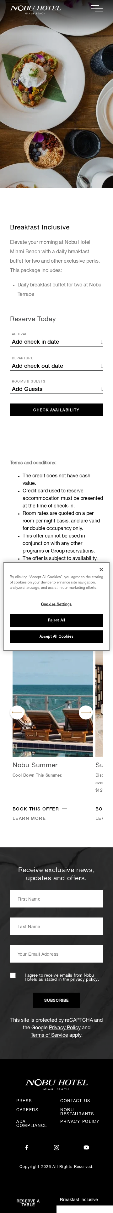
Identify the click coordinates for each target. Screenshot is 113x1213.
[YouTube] (86, 1147)
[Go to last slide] (17, 712)
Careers (27, 1110)
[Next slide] (86, 712)
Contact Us (75, 1101)
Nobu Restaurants (77, 1112)
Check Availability (56, 410)
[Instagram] (56, 1147)
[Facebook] (27, 1147)
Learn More (29, 819)
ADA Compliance (31, 1124)
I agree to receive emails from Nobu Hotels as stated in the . (62, 978)
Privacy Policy (65, 1028)
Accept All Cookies (56, 636)
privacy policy (84, 980)
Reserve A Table (28, 1203)
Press (24, 1101)
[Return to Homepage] (33, 9)
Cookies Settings (56, 604)
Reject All (56, 620)
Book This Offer (36, 809)
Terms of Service (49, 1035)
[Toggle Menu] (97, 8)
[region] (56, 606)
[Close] (101, 569)
